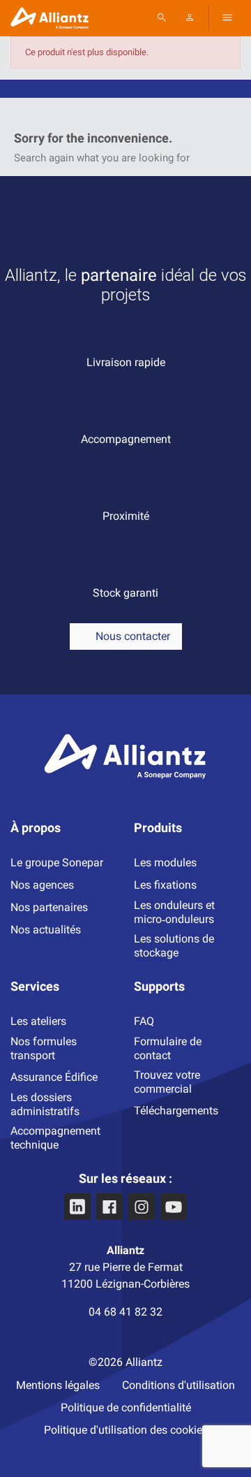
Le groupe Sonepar (56, 862)
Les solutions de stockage (174, 945)
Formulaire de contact (167, 1048)
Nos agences (42, 885)
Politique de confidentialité (126, 1407)
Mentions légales (58, 1385)
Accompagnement (126, 439)
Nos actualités (45, 929)
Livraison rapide (125, 362)
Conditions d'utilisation (178, 1385)
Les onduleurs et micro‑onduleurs (174, 912)
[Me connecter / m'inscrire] (189, 17)
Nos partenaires (49, 907)
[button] (227, 17)
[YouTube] (173, 1206)
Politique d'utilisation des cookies (126, 1429)
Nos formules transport (43, 1048)
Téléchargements (176, 1110)
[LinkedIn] (77, 1206)
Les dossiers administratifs (44, 1104)
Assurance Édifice (54, 1077)
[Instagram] (141, 1206)
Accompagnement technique (55, 1137)
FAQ (144, 1021)
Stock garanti (125, 592)
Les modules (165, 862)
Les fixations (165, 885)
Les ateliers (38, 1021)
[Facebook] (109, 1206)
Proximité (125, 516)
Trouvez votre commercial (167, 1082)
